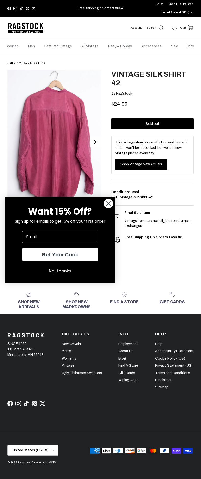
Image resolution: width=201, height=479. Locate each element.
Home (11, 62)
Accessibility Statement (174, 351)
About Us (126, 351)
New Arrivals (71, 344)
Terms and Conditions (172, 373)
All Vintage (90, 46)
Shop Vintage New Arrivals (141, 164)
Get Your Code (60, 254)
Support (171, 3)
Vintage (68, 365)
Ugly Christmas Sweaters (82, 373)
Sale (174, 46)
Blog (122, 358)
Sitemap (161, 387)
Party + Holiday (120, 46)
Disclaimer (163, 380)
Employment (128, 344)
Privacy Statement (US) (174, 365)
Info (191, 46)
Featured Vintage (58, 46)
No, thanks (60, 271)
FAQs (159, 3)
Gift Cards (186, 3)
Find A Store (128, 365)
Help (158, 344)
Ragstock (124, 93)
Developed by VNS (43, 462)
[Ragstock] (25, 28)
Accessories (151, 46)
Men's (66, 351)
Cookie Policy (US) (170, 358)
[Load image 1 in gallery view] (53, 139)
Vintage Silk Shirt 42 (32, 62)
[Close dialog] (108, 203)
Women (13, 46)
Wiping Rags (128, 380)
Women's (69, 358)
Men (31, 46)
